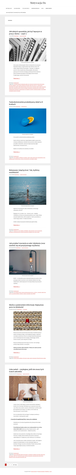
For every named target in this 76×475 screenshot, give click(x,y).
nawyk (38, 86)
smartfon (31, 89)
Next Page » (15, 465)
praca (44, 157)
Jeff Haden (21, 157)
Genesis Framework (41, 471)
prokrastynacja (21, 89)
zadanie (35, 158)
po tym (10, 293)
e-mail (17, 85)
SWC (23, 457)
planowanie (30, 88)
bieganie (15, 230)
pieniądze (26, 88)
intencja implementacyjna (26, 292)
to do (42, 89)
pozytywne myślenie (15, 293)
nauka (43, 292)
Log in (50, 471)
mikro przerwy (29, 86)
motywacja (34, 86)
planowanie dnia (35, 88)
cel (17, 230)
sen (25, 89)
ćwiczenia (31, 84)
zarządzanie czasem (12, 90)
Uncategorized (16, 82)
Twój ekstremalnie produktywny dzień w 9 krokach (26, 103)
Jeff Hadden (26, 230)
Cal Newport (30, 454)
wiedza (44, 358)
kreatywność (11, 86)
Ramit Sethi (41, 455)
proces (35, 232)
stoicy (32, 293)
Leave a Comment (23, 36)
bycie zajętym (25, 454)
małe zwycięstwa (31, 230)
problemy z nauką (23, 293)
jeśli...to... (35, 85)
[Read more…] (16, 78)
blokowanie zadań (24, 84)
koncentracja (40, 85)
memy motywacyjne (38, 230)
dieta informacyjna (40, 84)
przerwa (22, 158)
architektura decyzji (17, 84)
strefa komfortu (27, 158)
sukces (38, 232)
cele (28, 84)
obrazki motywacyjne (24, 232)
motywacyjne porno (16, 232)
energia (20, 85)
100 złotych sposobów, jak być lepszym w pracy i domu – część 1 (25, 32)
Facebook (23, 85)
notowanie (44, 86)
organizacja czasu (17, 88)
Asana (15, 454)
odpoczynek (11, 88)
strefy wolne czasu (18, 457)
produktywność (11, 158)
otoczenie (22, 88)
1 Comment (25, 309)
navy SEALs (25, 157)
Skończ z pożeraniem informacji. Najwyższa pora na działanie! (26, 306)
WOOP (44, 89)
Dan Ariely (35, 84)
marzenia (39, 292)
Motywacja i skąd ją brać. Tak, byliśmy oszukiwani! (24, 171)
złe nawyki (18, 90)
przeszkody (28, 293)
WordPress (47, 471)
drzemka (10, 85)
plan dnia (26, 455)
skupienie (28, 89)
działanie (14, 85)
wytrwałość (32, 158)
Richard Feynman (40, 358)
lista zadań (16, 86)
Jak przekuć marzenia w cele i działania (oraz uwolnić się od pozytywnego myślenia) (27, 244)
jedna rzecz (32, 85)
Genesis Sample (34, 471)
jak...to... (32, 292)
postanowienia (40, 157)
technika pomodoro (37, 89)
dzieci (20, 292)
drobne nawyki (16, 358)
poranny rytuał (41, 88)
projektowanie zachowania (14, 89)
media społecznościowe (22, 86)
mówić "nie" (15, 455)
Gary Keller (27, 85)
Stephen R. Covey (12, 457)
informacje (25, 358)
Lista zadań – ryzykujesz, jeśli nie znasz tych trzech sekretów (26, 370)
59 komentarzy (24, 106)
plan (33, 232)
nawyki (40, 86)
